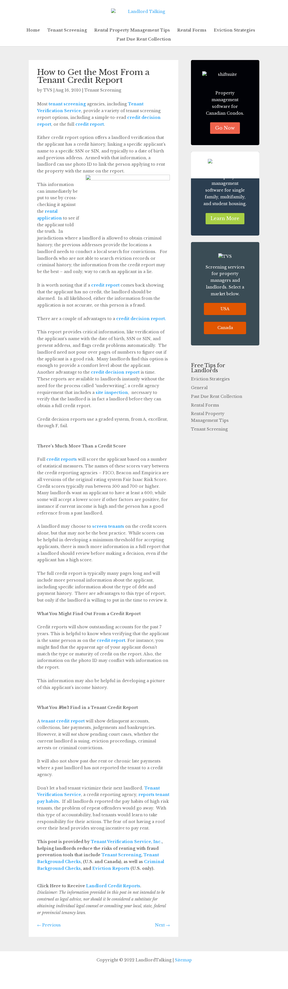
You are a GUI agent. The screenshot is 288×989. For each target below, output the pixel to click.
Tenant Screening (67, 30)
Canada (225, 327)
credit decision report (115, 372)
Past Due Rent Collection (143, 39)
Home (33, 30)
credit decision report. (141, 318)
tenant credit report (63, 721)
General (199, 387)
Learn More (225, 218)
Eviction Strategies (234, 30)
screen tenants (108, 526)
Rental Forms (191, 30)
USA (225, 308)
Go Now (225, 128)
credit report (89, 124)
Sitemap (183, 960)
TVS (47, 90)
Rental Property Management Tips (132, 30)
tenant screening (67, 104)
